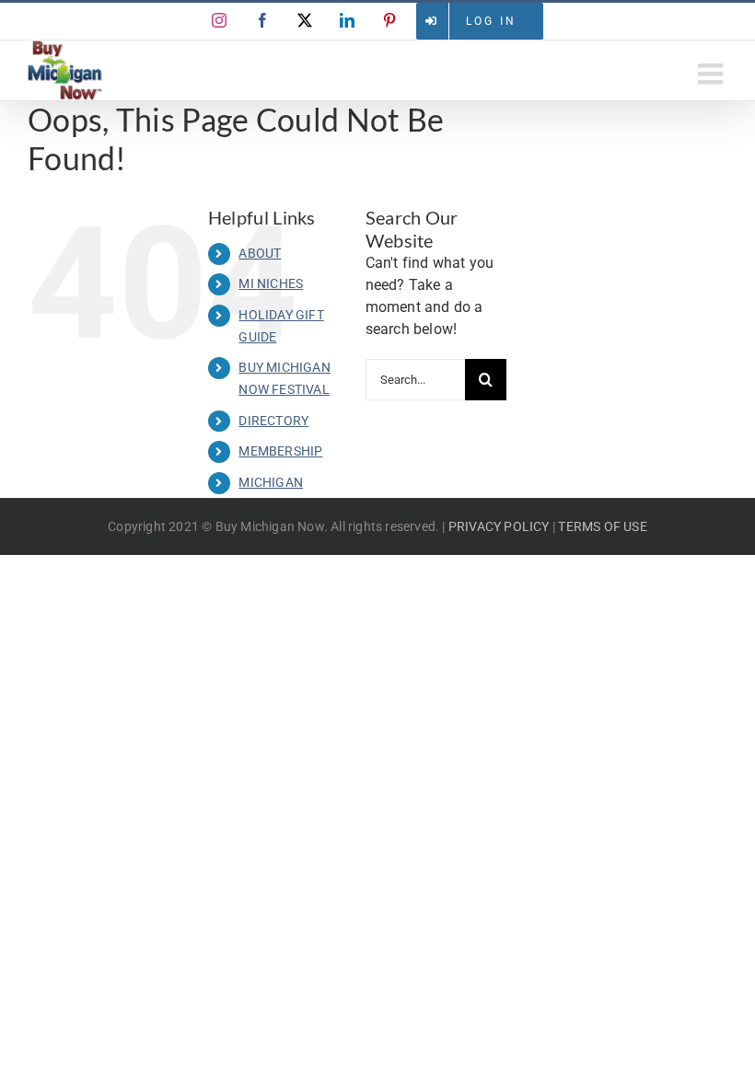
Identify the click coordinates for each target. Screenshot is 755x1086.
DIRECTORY (273, 420)
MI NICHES (270, 283)
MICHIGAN (270, 482)
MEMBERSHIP (280, 451)
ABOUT (259, 253)
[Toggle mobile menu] (712, 73)
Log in (491, 21)
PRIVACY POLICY (499, 526)
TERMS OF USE (602, 526)
